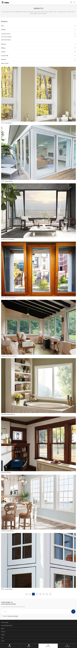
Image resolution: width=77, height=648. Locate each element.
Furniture (3, 59)
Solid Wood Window (6, 39)
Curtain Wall (4, 55)
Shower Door (4, 63)
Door (2, 25)
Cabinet (3, 51)
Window (3, 29)
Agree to (10, 616)
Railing (3, 48)
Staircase (3, 44)
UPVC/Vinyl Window (6, 36)
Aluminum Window (6, 33)
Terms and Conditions (13, 616)
